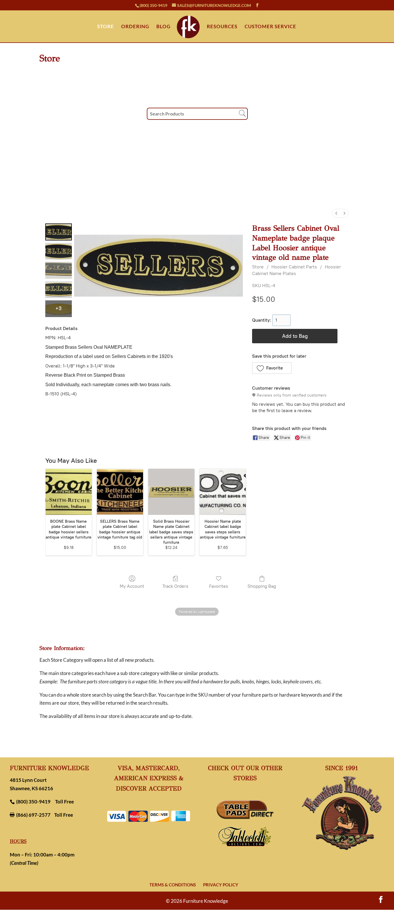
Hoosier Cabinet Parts (294, 267)
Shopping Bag (261, 586)
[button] (272, 368)
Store (258, 267)
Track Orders (175, 586)
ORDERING (135, 26)
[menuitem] (336, 213)
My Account (132, 586)
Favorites (218, 586)
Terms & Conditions (172, 884)
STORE (105, 26)
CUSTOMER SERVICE (270, 26)
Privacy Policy (220, 884)
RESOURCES (222, 26)
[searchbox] (197, 114)
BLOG (163, 26)
